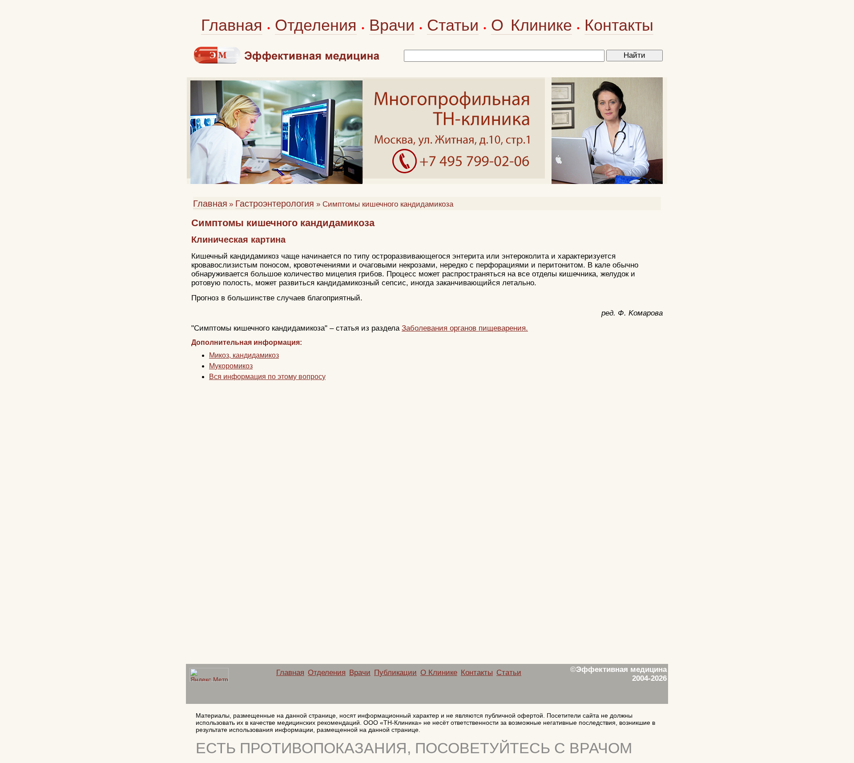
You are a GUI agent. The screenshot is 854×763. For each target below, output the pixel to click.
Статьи (453, 25)
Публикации (395, 672)
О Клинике (531, 25)
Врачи (392, 25)
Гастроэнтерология (274, 203)
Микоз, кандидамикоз (244, 355)
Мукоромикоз (231, 366)
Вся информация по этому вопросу (267, 376)
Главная (231, 25)
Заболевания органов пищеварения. (465, 328)
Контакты (618, 25)
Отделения (316, 25)
